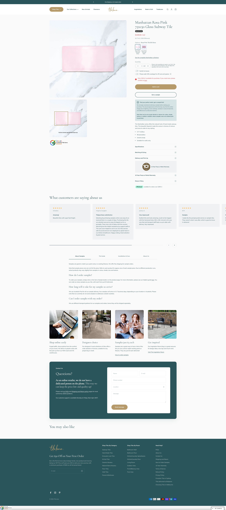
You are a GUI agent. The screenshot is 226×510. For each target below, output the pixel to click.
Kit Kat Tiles (106, 459)
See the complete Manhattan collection (147, 57)
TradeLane (159, 9)
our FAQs (66, 391)
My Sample (218, 508)
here (145, 80)
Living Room (131, 462)
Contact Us (159, 456)
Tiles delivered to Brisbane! (164, 481)
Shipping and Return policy (80, 391)
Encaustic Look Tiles (108, 456)
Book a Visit (149, 9)
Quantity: (138, 62)
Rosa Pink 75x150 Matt (144, 52)
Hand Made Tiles (107, 453)
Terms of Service (161, 469)
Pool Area (130, 472)
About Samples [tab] (80, 256)
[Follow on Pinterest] (59, 492)
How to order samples (122, 355)
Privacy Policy (160, 475)
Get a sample (156, 95)
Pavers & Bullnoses (108, 475)
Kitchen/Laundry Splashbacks (136, 456)
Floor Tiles (105, 469)
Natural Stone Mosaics (109, 465)
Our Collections (72, 9)
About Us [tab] (146, 256)
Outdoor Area (131, 465)
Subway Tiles (106, 450)
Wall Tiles (105, 472)
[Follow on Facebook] (50, 492)
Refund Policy (160, 472)
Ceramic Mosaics (107, 462)
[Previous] (93, 2)
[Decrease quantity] (137, 66)
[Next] (132, 2)
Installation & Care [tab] (124, 256)
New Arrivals (86, 9)
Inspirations (138, 9)
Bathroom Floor (132, 453)
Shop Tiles (55, 9)
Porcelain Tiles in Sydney (163, 478)
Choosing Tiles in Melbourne (164, 485)
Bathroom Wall (132, 450)
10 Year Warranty (161, 465)
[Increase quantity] (148, 66)
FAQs (157, 450)
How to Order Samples (163, 462)
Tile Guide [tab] (102, 256)
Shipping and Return (162, 459)
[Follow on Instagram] (55, 492)
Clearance (96, 9)
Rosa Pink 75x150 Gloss (137, 52)
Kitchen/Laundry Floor (134, 459)
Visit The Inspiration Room (156, 352)
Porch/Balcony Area (133, 469)
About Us (158, 453)
